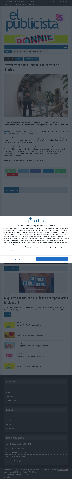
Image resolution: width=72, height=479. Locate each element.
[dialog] (36, 239)
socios (20, 228)
